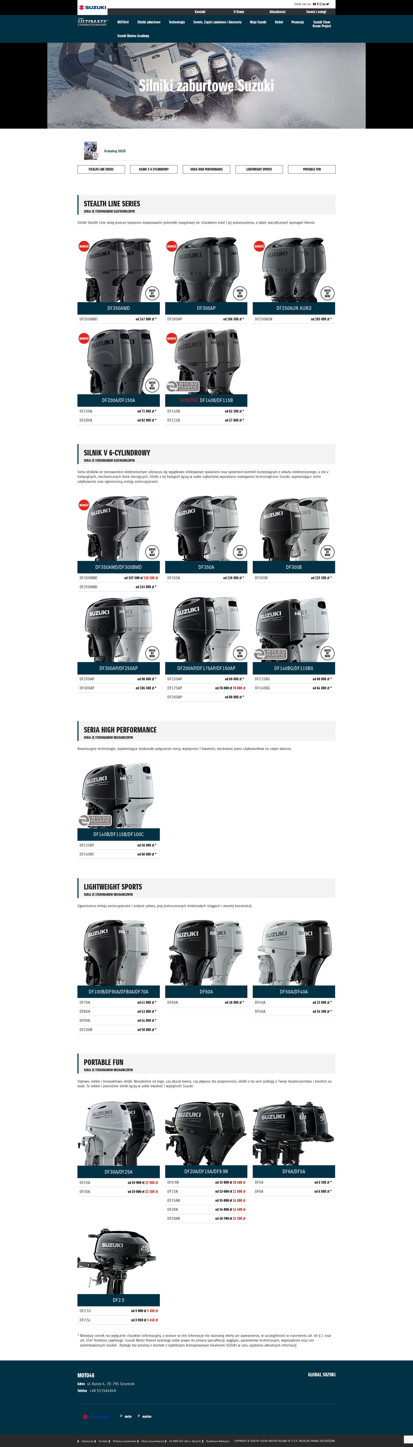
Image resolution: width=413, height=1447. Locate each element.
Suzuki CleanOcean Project (322, 24)
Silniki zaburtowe (148, 22)
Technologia (177, 22)
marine (146, 1416)
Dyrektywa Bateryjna (217, 1441)
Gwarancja (87, 1441)
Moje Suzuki (258, 22)
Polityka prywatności (124, 1441)
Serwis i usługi (316, 11)
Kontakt (200, 11)
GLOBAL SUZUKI (322, 1374)
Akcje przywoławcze (153, 1441)
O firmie (239, 11)
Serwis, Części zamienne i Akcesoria (217, 22)
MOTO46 (123, 22)
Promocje (297, 22)
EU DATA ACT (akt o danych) (185, 1441)
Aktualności (277, 11)
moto (128, 1416)
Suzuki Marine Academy (133, 35)
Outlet (279, 22)
